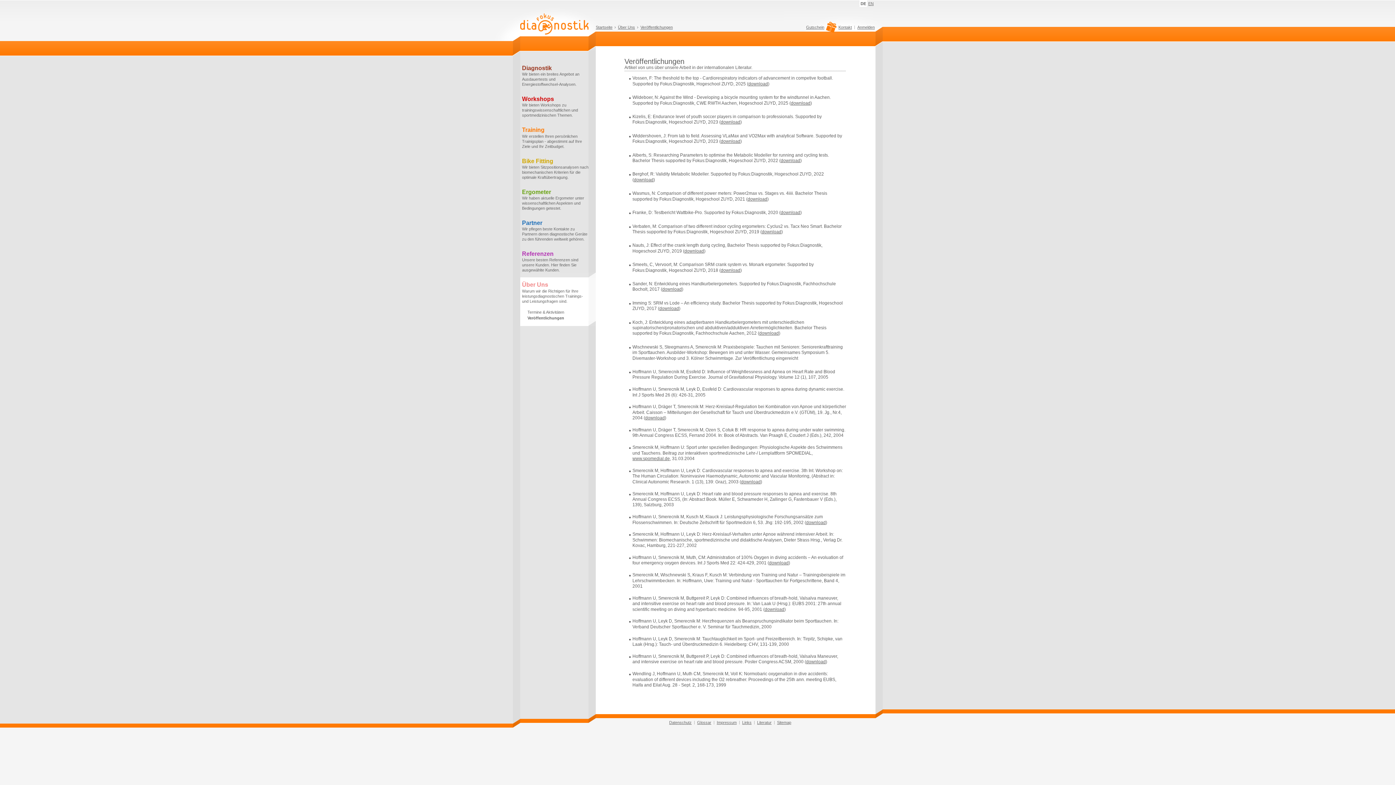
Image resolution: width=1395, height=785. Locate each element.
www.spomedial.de (651, 458)
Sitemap (784, 722)
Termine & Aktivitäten (545, 312)
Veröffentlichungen (656, 27)
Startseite (604, 27)
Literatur (764, 722)
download (758, 83)
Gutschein (815, 27)
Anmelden (866, 27)
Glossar (704, 722)
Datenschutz (680, 722)
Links (747, 722)
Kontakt (845, 27)
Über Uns (626, 27)
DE (863, 3)
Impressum (727, 722)
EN (871, 3)
